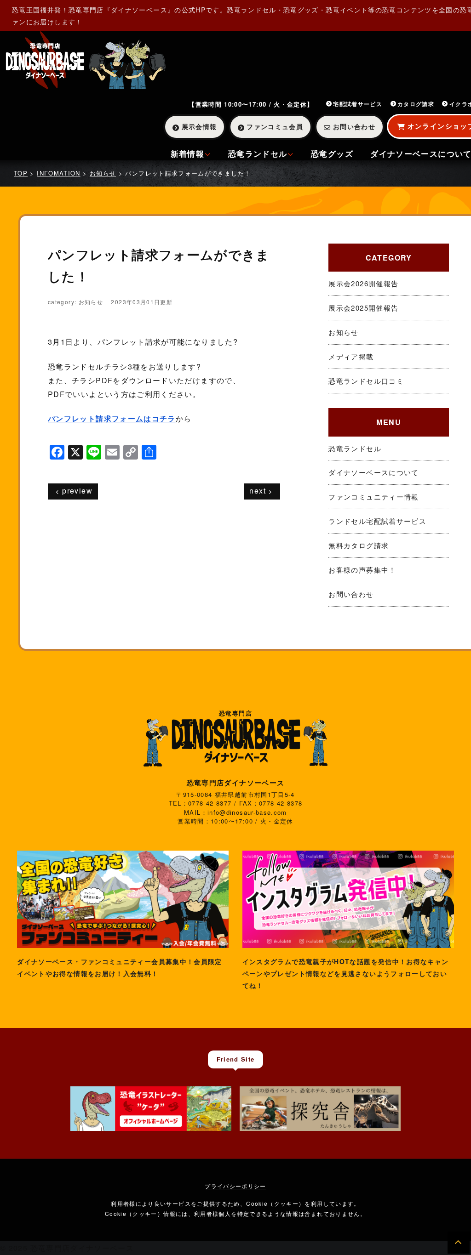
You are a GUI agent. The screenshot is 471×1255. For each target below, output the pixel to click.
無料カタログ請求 (358, 545)
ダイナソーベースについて (373, 472)
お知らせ (343, 332)
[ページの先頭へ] (459, 1243)
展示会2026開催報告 (363, 283)
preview (77, 490)
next (257, 490)
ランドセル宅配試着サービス (377, 521)
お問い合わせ (354, 126)
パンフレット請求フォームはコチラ (112, 418)
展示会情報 (199, 126)
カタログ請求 (415, 104)
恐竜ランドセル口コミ (366, 381)
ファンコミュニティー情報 (373, 496)
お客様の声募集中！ (362, 569)
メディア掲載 (350, 356)
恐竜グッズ (332, 153)
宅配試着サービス (357, 104)
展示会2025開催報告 (363, 307)
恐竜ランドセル (257, 153)
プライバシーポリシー (235, 1186)
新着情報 (187, 153)
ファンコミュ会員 (275, 126)
